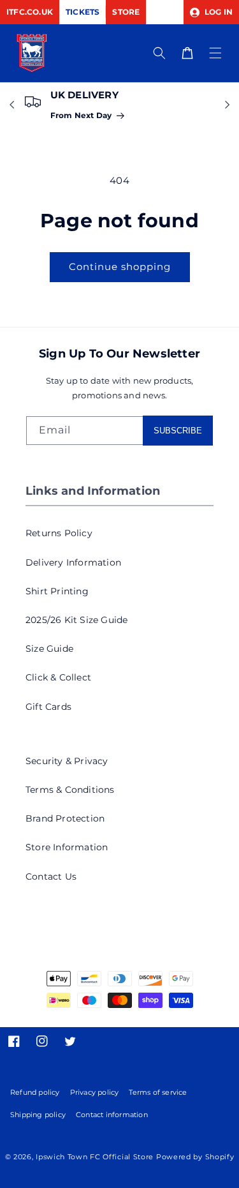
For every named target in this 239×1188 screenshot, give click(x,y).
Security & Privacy (66, 761)
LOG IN (218, 12)
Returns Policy (58, 533)
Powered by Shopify (195, 1156)
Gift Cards (48, 706)
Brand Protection (65, 818)
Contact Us (50, 876)
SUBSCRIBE (178, 430)
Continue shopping (120, 266)
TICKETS (82, 12)
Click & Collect (58, 677)
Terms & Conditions (70, 789)
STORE (126, 12)
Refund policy (35, 1092)
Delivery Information (73, 562)
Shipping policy (38, 1114)
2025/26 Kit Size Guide (76, 620)
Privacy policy (94, 1092)
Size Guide (49, 648)
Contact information (112, 1114)
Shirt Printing (57, 591)
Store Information (66, 847)
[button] (215, 53)
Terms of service (158, 1092)
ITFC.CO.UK (29, 12)
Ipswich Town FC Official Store (95, 1156)
